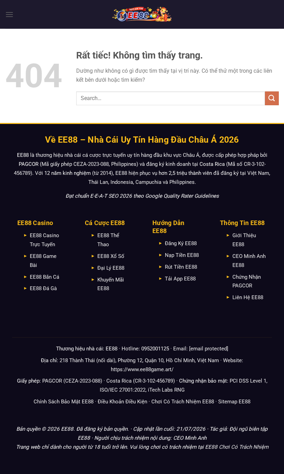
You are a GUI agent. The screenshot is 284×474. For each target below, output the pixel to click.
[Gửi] (272, 98)
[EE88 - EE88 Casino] (142, 14)
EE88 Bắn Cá (44, 277)
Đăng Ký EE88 (181, 243)
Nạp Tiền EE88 (182, 255)
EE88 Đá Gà (43, 288)
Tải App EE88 (180, 279)
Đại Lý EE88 (110, 268)
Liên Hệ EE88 (247, 297)
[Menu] (9, 14)
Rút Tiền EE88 (181, 267)
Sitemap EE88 (234, 402)
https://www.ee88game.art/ (142, 369)
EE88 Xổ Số (110, 256)
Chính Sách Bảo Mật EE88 (64, 402)
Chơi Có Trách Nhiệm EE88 (182, 402)
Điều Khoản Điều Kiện (122, 402)
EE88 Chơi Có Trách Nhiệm (236, 447)
